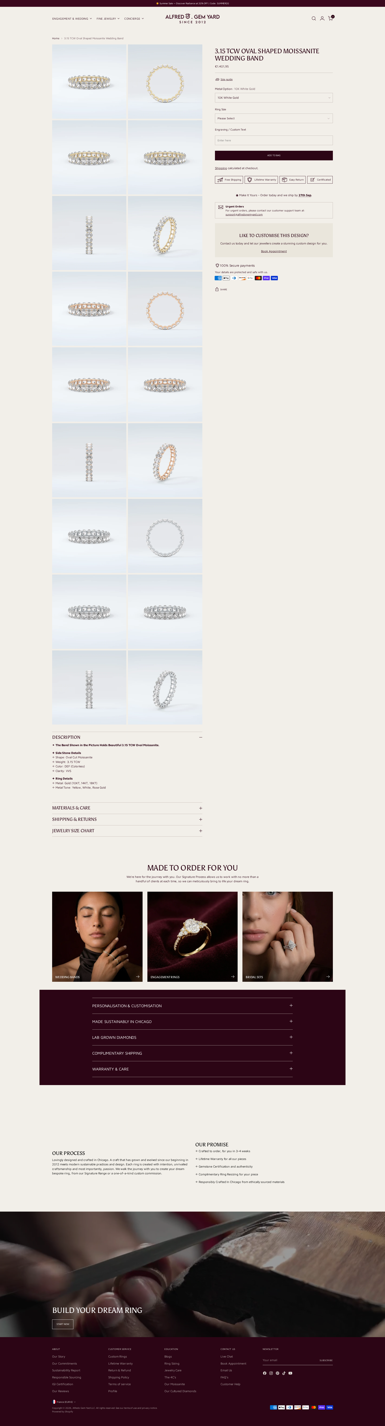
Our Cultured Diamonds (180, 1391)
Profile (112, 1391)
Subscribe (326, 1360)
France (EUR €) (65, 1402)
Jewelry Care (172, 1370)
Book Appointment (274, 251)
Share (223, 289)
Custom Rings (117, 1356)
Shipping (221, 168)
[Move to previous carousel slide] (320, 1101)
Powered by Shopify (62, 1411)
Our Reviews (60, 1391)
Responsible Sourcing (66, 1377)
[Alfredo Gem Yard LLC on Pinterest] (278, 1374)
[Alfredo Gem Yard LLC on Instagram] (271, 1374)
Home (55, 38)
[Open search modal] (314, 18)
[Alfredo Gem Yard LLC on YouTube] (290, 1374)
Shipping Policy (118, 1377)
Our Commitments (64, 1363)
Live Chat (227, 1356)
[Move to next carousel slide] (329, 1100)
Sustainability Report (66, 1370)
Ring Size (220, 109)
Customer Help (230, 1384)
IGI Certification (62, 1384)
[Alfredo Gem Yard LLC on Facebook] (265, 1374)
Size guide (227, 79)
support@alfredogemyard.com (244, 214)
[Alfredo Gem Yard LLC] (192, 18)
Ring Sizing (171, 1363)
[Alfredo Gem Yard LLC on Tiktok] (284, 1374)
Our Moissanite (174, 1384)
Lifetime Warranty (120, 1363)
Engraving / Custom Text (230, 129)
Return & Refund (119, 1370)
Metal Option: (235, 88)
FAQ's (224, 1377)
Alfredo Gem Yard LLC (84, 1408)
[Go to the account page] (322, 18)
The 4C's (170, 1377)
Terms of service (119, 1384)
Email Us (226, 1370)
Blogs (168, 1356)
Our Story (58, 1356)
